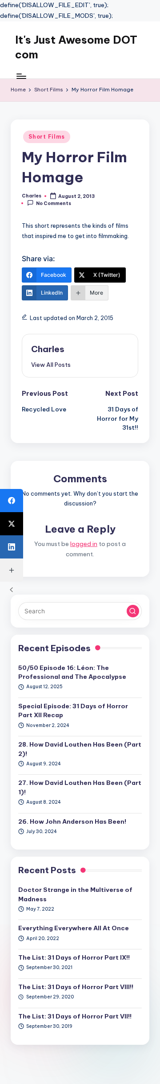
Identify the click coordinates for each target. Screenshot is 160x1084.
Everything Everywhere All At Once (73, 928)
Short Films (46, 136)
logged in (83, 544)
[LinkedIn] (11, 546)
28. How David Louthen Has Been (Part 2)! (79, 748)
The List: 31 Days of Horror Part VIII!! (75, 987)
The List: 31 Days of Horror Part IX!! (74, 957)
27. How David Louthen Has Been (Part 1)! (79, 787)
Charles (47, 349)
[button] (51, 364)
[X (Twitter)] (11, 523)
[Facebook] (11, 500)
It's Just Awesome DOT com (76, 47)
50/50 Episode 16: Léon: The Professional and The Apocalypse (72, 672)
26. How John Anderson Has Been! (72, 821)
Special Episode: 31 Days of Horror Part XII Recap (73, 710)
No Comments (53, 203)
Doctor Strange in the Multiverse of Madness (75, 894)
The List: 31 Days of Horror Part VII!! (75, 1016)
